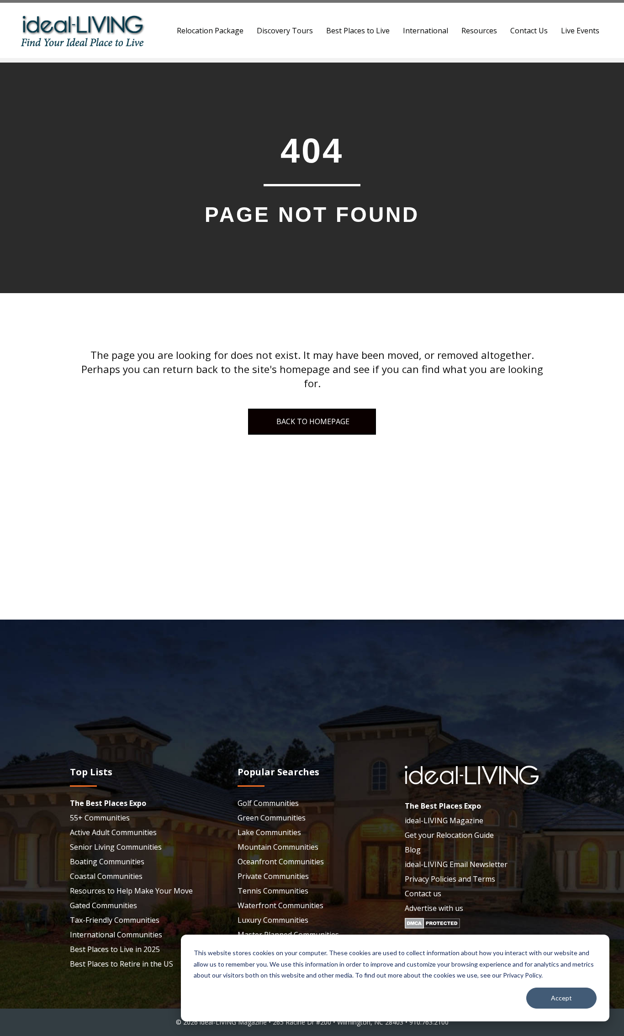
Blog (413, 850)
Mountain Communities (278, 847)
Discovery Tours (285, 31)
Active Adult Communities (113, 832)
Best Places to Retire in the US (121, 964)
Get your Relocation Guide (449, 835)
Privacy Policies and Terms (450, 879)
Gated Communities (103, 905)
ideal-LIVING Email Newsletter (456, 864)
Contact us (423, 894)
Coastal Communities (106, 876)
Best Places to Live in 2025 (115, 949)
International (425, 31)
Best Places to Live (358, 31)
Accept (561, 998)
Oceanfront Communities (281, 862)
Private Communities (273, 876)
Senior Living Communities (116, 847)
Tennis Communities (273, 891)
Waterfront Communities (280, 905)
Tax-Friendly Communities (114, 920)
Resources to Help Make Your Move (131, 891)
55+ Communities (100, 818)
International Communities (116, 935)
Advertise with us (434, 908)
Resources (479, 31)
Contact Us (529, 31)
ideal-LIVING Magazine (444, 820)
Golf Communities (268, 803)
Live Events (580, 31)
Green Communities (272, 818)
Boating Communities (107, 862)
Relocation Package (210, 31)
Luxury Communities (273, 920)
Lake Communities (269, 832)
